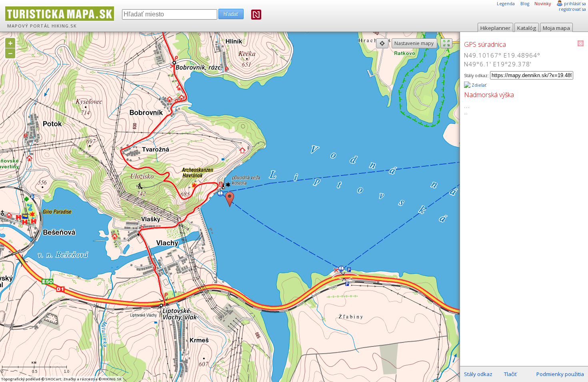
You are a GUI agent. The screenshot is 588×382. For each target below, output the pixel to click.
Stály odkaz (478, 374)
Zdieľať (478, 85)
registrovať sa (572, 9)
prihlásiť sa (575, 3)
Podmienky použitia (560, 374)
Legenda (506, 3)
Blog (524, 3)
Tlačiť (510, 374)
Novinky (542, 3)
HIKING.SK (64, 26)
